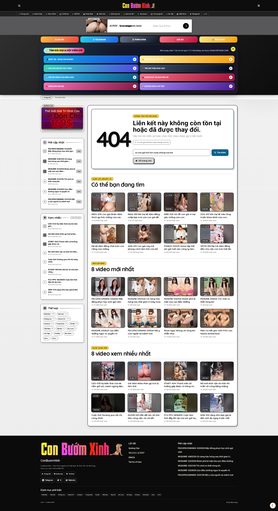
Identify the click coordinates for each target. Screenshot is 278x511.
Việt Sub (102, 14)
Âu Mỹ (170, 14)
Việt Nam (182, 14)
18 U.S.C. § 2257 (136, 452)
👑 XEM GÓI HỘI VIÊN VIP (152, 59)
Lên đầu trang (232, 502)
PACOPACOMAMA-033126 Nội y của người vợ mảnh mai (205, 475)
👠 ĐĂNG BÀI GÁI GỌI (55, 86)
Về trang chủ (145, 160)
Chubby (58, 333)
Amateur (143, 14)
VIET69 (77, 14)
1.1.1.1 (190, 50)
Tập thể (60, 328)
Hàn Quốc (69, 333)
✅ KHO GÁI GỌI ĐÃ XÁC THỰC (59, 68)
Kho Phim (52, 14)
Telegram (196, 14)
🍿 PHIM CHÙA (139, 39)
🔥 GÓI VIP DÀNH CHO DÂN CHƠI (60, 77)
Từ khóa (71, 474)
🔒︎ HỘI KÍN (59, 39)
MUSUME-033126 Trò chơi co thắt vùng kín (199, 465)
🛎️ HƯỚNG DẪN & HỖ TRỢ (153, 86)
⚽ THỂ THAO (218, 39)
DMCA (132, 457)
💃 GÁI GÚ (178, 39)
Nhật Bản (89, 14)
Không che (115, 14)
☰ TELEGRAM (99, 39)
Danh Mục (38, 14)
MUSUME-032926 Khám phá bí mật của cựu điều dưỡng (205, 461)
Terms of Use (135, 462)
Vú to (54, 338)
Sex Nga (47, 333)
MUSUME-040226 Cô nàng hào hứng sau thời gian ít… (204, 456)
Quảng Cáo (134, 448)
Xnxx (46, 338)
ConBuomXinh (50, 460)
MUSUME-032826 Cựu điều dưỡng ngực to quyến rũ (204, 470)
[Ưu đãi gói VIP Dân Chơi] (62, 118)
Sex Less (71, 328)
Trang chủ (25, 14)
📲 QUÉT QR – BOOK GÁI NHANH (59, 59)
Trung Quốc (158, 14)
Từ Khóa (65, 14)
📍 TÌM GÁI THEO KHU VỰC (153, 68)
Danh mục (59, 474)
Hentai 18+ (130, 14)
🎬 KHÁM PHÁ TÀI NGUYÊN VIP (155, 77)
